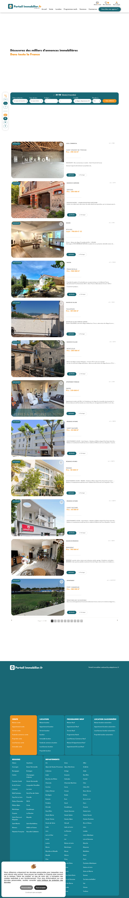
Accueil (44, 9)
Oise (47, 859)
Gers (84, 803)
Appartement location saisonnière (104, 726)
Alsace (14, 763)
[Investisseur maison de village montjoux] (37, 358)
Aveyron (67, 775)
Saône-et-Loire (87, 867)
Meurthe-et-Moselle (52, 851)
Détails (72, 174)
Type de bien (33, 98)
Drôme (85, 795)
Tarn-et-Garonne (69, 879)
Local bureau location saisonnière (104, 730)
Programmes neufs (70, 9)
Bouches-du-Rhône (51, 779)
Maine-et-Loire (69, 843)
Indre (47, 827)
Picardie (29, 797)
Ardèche (85, 767)
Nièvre (66, 855)
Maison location (44, 722)
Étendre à (95, 98)
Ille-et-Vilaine (87, 823)
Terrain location (44, 730)
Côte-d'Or (86, 787)
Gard (66, 803)
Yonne (66, 891)
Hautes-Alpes (68, 819)
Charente (48, 783)
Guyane (14, 813)
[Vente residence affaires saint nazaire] (37, 438)
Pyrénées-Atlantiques (89, 863)
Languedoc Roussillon (33, 785)
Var (84, 883)
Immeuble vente (17, 746)
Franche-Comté (17, 781)
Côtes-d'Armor (50, 791)
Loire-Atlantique (88, 835)
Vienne (85, 887)
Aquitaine (29, 763)
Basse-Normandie (32, 767)
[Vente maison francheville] (37, 279)
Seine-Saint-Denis (69, 875)
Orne (66, 859)
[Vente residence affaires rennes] (37, 478)
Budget (46, 98)
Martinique (15, 809)
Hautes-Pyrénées (88, 819)
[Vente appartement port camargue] (37, 597)
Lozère (48, 843)
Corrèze (48, 787)
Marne (48, 847)
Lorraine (29, 789)
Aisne (66, 763)
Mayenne (86, 847)
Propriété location (45, 751)
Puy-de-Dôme (68, 863)
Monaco (14, 827)
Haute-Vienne (50, 819)
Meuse (66, 851)
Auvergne (15, 767)
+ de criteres (106, 98)
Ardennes (48, 771)
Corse (28, 805)
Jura (47, 831)
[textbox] (83, 101)
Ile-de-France (16, 785)
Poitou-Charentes (17, 801)
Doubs (66, 795)
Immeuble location (45, 738)
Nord (84, 855)
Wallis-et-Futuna (31, 827)
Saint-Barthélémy (31, 823)
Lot (65, 839)
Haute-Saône (68, 815)
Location (58, 9)
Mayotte (29, 817)
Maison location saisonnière (102, 722)
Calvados (67, 779)
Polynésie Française (18, 831)
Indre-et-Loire (68, 827)
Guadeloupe (30, 809)
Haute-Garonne (69, 811)
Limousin (15, 789)
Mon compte (116, 4)
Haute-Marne (50, 815)
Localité (75, 98)
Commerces (93, 9)
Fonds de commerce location (48, 742)
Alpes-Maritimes (69, 767)
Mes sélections (107, 3)
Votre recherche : (17, 98)
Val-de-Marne (68, 883)
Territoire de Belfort (89, 879)
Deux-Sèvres (87, 791)
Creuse (66, 791)
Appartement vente (18, 726)
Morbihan (86, 851)
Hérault (66, 823)
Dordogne (49, 795)
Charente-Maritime (70, 783)
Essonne (48, 799)
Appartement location (46, 726)
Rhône (66, 867)
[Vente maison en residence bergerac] (37, 557)
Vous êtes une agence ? (109, 9)
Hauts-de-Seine (50, 823)
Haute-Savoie (87, 815)
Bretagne (29, 771)
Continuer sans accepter (33, 892)
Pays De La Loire (17, 797)
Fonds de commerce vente (20, 734)
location (42, 734)
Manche (85, 843)
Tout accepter (41, 888)
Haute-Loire (87, 811)
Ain (47, 763)
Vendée (66, 887)
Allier (84, 763)
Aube (84, 771)
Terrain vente (16, 730)
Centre (14, 775)
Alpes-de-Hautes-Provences (54, 767)
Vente (51, 9)
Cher (84, 783)
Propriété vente (17, 738)
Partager (82, 174)
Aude (47, 775)
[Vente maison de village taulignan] (37, 319)
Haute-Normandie (32, 781)
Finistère (48, 803)
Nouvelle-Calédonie (32, 831)
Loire (65, 835)
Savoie (66, 871)
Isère (84, 827)
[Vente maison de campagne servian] (37, 199)
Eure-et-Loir (87, 799)
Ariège (66, 771)
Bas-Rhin (86, 775)
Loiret (47, 839)
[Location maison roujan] (37, 239)
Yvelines (85, 891)
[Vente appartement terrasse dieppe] (37, 398)
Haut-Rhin (49, 811)
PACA (28, 801)
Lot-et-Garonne (88, 839)
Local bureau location (46, 746)
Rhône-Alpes (16, 805)
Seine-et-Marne (88, 871)
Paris (84, 859)
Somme (85, 875)
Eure (65, 799)
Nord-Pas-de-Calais (32, 793)
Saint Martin (16, 823)
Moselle (48, 855)
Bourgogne (15, 771)
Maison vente (16, 722)
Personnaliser (26, 888)
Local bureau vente (18, 742)
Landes (85, 831)
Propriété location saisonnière (103, 734)
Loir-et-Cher (49, 835)
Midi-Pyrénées (16, 793)
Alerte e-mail (97, 4)
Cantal (85, 779)
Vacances (83, 9)
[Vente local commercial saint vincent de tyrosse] (37, 160)
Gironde (48, 807)
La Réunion (29, 813)
